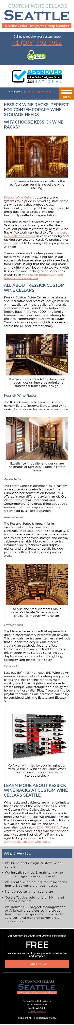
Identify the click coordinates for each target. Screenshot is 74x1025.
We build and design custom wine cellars (33, 864)
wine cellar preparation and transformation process (33, 276)
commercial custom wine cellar (27, 842)
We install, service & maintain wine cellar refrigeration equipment (34, 874)
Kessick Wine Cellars (19, 197)
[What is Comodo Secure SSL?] (37, 55)
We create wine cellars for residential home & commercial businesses (36, 883)
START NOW (37, 964)
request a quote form (39, 91)
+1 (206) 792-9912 (37, 42)
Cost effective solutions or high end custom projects (34, 899)
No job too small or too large (29, 891)
